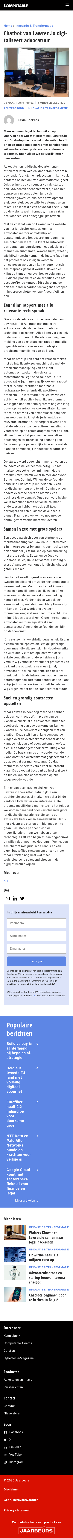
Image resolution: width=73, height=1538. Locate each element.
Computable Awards (18, 1343)
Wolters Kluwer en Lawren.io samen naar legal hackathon (46, 1237)
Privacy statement (17, 1510)
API (6, 880)
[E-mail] (8, 898)
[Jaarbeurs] (36, 1529)
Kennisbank (12, 1335)
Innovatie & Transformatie (34, 26)
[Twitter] (22, 898)
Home (8, 26)
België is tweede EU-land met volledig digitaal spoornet (17, 1080)
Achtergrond (14, 108)
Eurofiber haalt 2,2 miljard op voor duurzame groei (15, 1114)
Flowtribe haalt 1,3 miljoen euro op (43, 1257)
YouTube (15, 1454)
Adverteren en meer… (18, 1379)
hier (35, 995)
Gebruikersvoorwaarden (21, 1500)
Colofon (9, 1350)
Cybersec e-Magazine (19, 1358)
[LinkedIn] (15, 898)
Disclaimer (11, 1489)
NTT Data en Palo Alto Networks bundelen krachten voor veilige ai (19, 1148)
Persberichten (13, 1387)
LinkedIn (15, 1447)
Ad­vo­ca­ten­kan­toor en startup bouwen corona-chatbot (47, 1277)
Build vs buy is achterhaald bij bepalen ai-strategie (19, 1050)
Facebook (16, 1432)
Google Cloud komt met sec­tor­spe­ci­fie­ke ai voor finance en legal (18, 1181)
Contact (9, 1406)
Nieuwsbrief (12, 1413)
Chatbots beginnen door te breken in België (47, 1297)
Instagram (16, 1462)
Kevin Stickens (28, 120)
